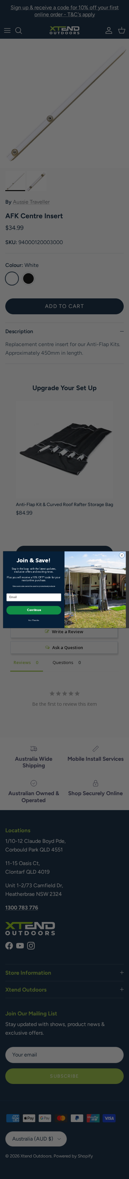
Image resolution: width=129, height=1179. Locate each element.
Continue (34, 610)
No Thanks (33, 620)
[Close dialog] (122, 555)
